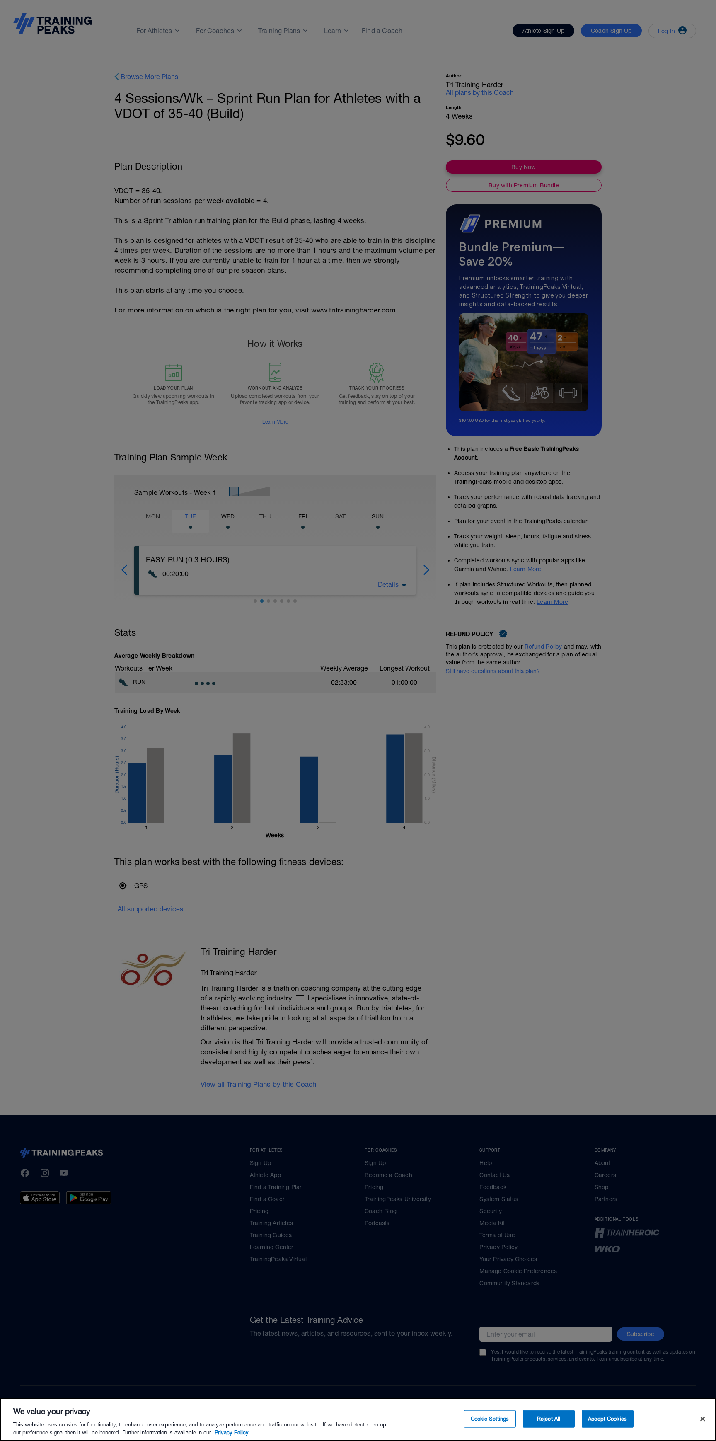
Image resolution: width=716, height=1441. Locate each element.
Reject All (548, 1419)
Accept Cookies (607, 1419)
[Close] (703, 1419)
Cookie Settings (490, 1419)
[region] (358, 1419)
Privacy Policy (232, 1432)
